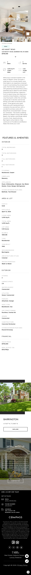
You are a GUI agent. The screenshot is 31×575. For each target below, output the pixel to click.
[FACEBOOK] (9, 547)
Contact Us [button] (15, 481)
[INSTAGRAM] (13, 547)
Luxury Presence (15, 557)
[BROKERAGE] (17, 547)
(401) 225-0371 (8, 505)
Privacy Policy (22, 565)
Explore (15, 429)
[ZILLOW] (21, 547)
